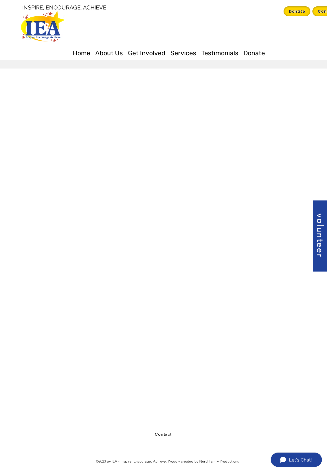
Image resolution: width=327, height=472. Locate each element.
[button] (320, 236)
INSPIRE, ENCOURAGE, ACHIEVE (64, 7)
